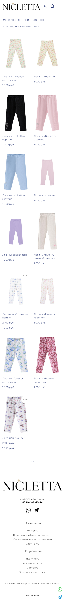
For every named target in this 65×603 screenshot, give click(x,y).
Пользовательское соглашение (32, 539)
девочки (23, 20)
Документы (32, 543)
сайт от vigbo (32, 595)
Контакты (32, 530)
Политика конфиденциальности (32, 535)
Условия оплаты (32, 563)
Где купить (32, 558)
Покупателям (32, 551)
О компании (33, 523)
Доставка (32, 567)
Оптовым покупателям (33, 572)
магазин (8, 20)
